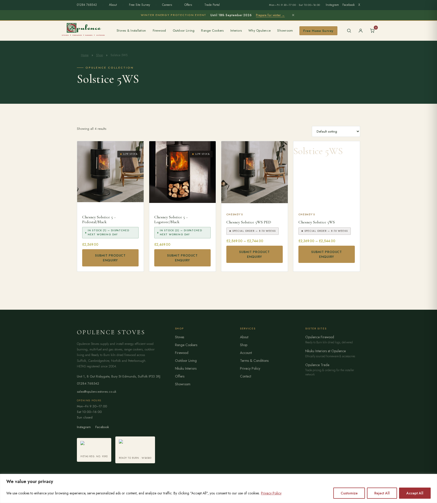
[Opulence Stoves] (83, 29)
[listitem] (94, 450)
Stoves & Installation (131, 30)
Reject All (382, 493)
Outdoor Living (184, 30)
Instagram (332, 5)
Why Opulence (259, 30)
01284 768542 (87, 5)
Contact (245, 376)
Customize (349, 493)
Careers (167, 5)
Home (85, 55)
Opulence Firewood (319, 337)
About (113, 5)
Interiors (236, 30)
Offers (188, 5)
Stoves (179, 337)
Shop (99, 55)
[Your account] (361, 31)
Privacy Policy (271, 493)
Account (246, 352)
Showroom (285, 30)
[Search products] (349, 31)
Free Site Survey (139, 5)
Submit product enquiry (110, 258)
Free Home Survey (318, 30)
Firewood (159, 30)
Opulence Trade (317, 364)
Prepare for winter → (270, 15)
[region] (218, 488)
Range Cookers (212, 30)
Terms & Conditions (254, 360)
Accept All (414, 493)
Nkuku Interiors (185, 368)
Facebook (348, 5)
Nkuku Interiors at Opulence (325, 350)
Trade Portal (212, 5)
